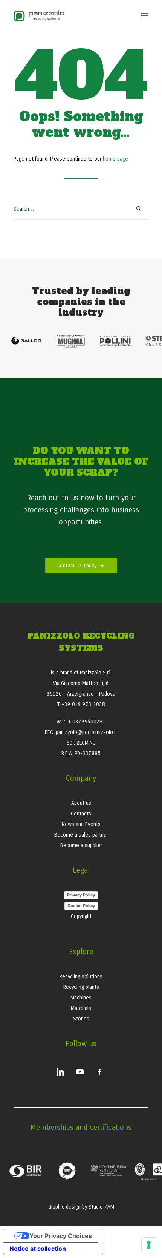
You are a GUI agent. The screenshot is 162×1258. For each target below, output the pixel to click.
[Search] (81, 209)
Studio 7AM (101, 1207)
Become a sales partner (81, 835)
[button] (144, 16)
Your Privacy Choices (60, 1236)
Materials (81, 1008)
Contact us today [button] (77, 565)
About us (81, 803)
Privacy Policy (81, 895)
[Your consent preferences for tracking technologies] (149, 1245)
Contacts (81, 814)
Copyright (81, 916)
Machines (81, 997)
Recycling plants (81, 987)
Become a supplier (81, 845)
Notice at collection (37, 1248)
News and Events (81, 824)
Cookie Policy (81, 905)
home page (115, 159)
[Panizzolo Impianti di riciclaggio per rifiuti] (39, 15)
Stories (81, 1019)
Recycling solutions (81, 976)
